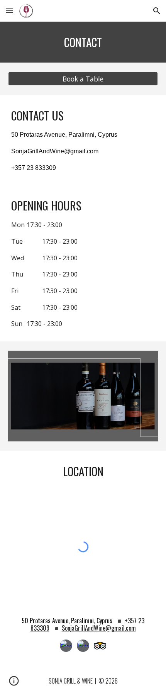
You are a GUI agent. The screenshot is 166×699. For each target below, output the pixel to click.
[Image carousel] (83, 396)
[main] (83, 42)
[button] (9, 10)
